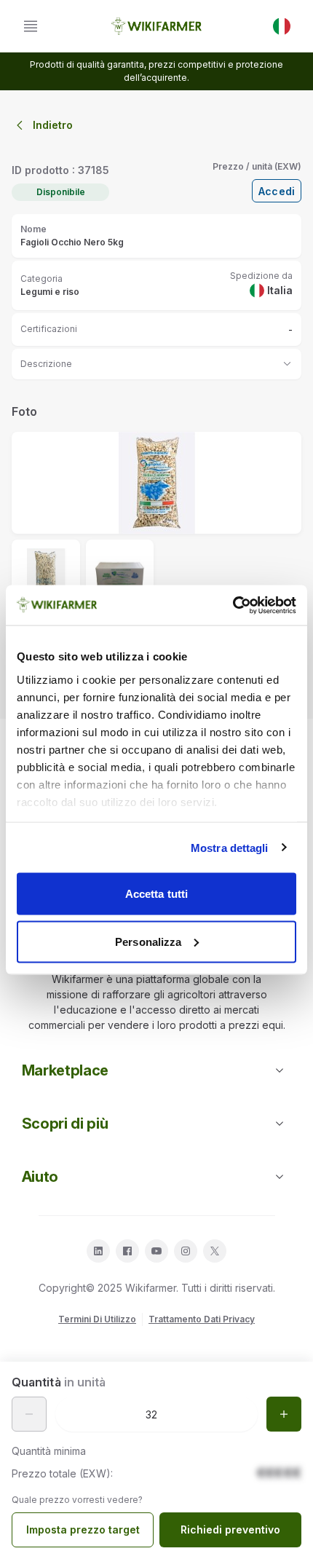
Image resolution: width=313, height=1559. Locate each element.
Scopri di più (65, 1123)
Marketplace (65, 1070)
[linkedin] (98, 1251)
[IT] (282, 26)
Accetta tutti (156, 894)
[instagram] (185, 1251)
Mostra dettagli (230, 847)
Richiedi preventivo (230, 1529)
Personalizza (148, 941)
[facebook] (127, 1251)
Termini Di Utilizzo (97, 1319)
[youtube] (156, 1251)
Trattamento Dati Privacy (201, 1319)
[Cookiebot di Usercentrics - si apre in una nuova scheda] (232, 605)
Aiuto (40, 1176)
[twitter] (214, 1251)
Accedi (276, 191)
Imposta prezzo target (83, 1529)
